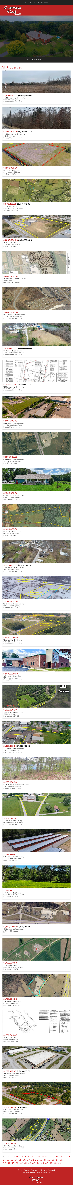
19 (61, 1156)
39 (17, 1163)
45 (42, 1163)
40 (21, 1163)
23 (12, 1160)
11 (32, 1156)
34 (57, 1160)
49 (59, 1163)
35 (61, 1160)
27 (28, 1160)
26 (24, 1160)
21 (4, 1160)
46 (46, 1163)
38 (12, 1163)
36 (4, 1163)
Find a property (36, 60)
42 (29, 1163)
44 (38, 1163)
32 (48, 1160)
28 (32, 1160)
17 (53, 1156)
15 (46, 1156)
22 (8, 1160)
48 (55, 1163)
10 (28, 1156)
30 (40, 1160)
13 (39, 1156)
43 (33, 1163)
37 (8, 1163)
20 (64, 1156)
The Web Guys (44, 1172)
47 (51, 1163)
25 (20, 1160)
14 (42, 1156)
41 (25, 1163)
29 (36, 1160)
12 (35, 1156)
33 (52, 1160)
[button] (70, 7)
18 (57, 1156)
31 (45, 1160)
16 (50, 1156)
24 (16, 1160)
